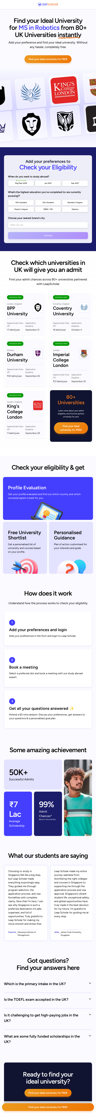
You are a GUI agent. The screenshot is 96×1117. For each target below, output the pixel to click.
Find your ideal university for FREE (48, 59)
